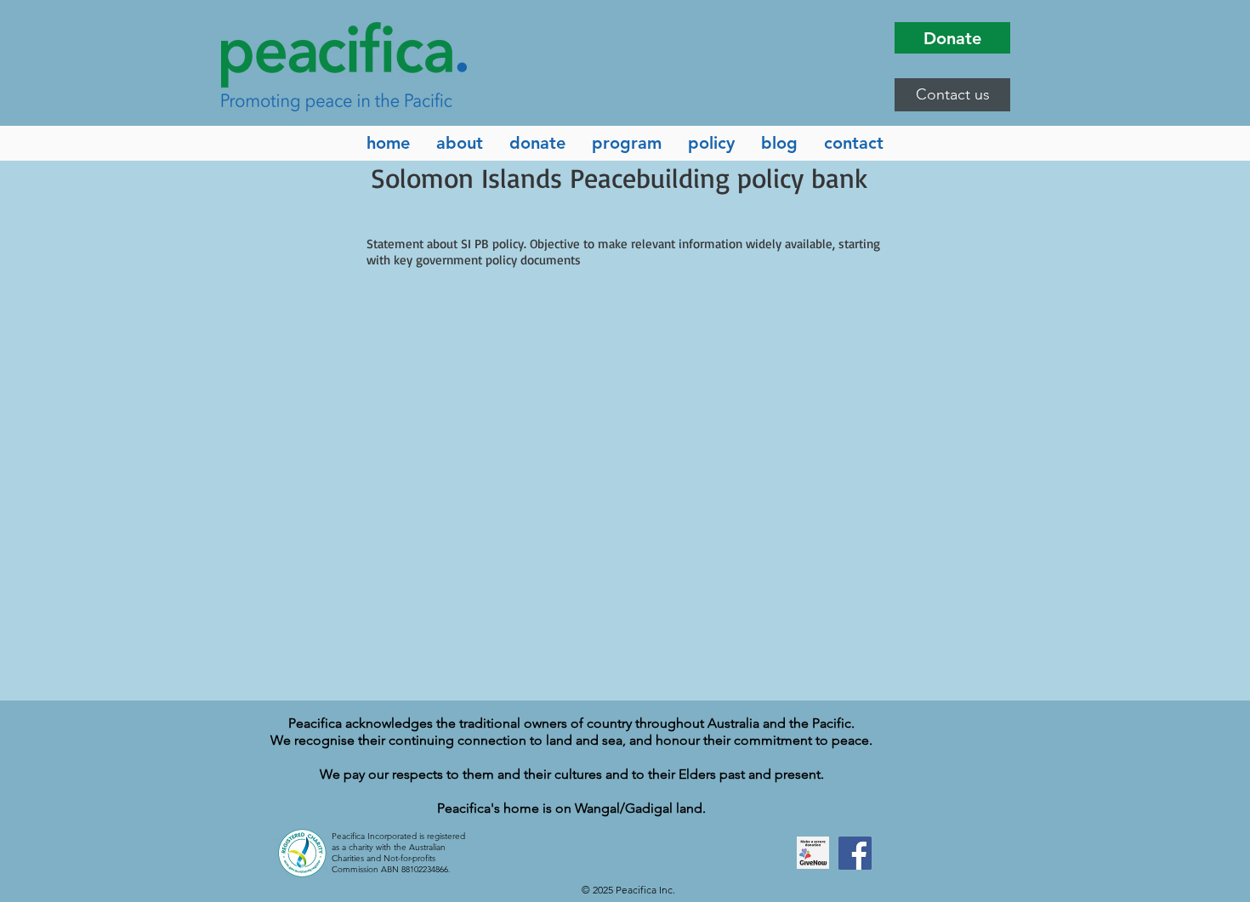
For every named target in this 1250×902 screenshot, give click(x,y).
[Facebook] (855, 853)
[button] (952, 94)
